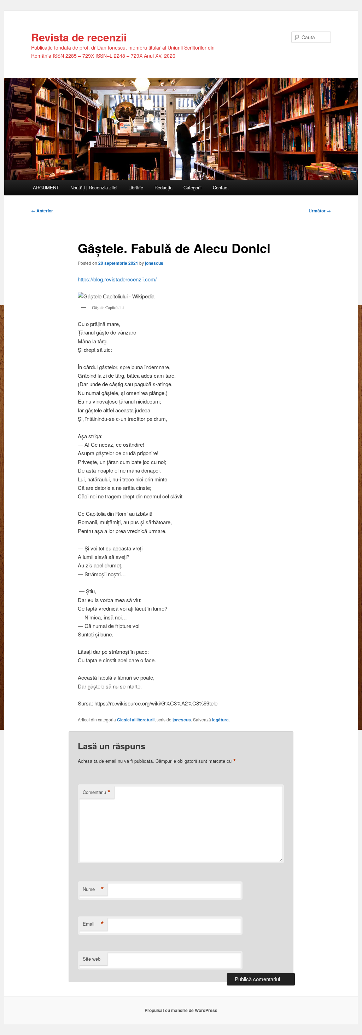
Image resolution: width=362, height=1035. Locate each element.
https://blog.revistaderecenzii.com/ (117, 279)
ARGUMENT (46, 187)
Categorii (192, 187)
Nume (93, 889)
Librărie (135, 187)
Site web (91, 958)
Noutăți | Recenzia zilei (93, 187)
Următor (320, 210)
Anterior (42, 210)
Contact (221, 187)
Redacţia (163, 187)
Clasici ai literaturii (135, 719)
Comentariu (97, 792)
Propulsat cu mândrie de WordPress (181, 1010)
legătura (220, 719)
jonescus (154, 263)
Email (93, 924)
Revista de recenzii (79, 37)
